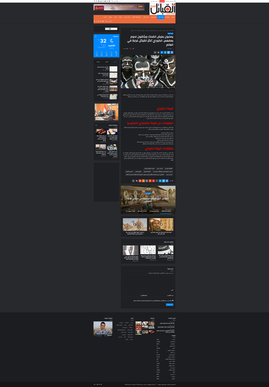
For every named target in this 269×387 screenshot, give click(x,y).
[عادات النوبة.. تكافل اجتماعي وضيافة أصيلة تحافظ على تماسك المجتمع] (112, 147)
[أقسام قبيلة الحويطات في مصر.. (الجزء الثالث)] (113, 96)
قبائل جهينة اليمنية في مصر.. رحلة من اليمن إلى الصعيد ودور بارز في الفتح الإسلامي (166, 257)
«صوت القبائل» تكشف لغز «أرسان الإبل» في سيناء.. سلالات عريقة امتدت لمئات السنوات (103, 89)
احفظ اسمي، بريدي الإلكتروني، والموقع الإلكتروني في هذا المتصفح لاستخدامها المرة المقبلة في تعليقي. (152, 300)
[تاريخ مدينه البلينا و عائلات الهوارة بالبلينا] (113, 75)
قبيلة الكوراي (147, 171)
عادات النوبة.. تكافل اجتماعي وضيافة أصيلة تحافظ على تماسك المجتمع (145, 1)
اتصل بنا (105, 17)
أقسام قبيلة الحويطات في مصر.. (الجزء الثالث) (103, 95)
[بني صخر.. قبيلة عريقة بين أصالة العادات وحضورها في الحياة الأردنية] (101, 131)
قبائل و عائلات (160, 17)
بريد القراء (172, 352)
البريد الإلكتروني (170, 295)
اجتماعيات (173, 343)
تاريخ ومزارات (153, 17)
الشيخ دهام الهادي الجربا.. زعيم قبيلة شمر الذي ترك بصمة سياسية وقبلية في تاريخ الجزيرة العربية (131, 258)
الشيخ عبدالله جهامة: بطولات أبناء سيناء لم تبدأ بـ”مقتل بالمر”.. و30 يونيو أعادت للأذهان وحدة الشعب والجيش (103, 332)
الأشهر (115, 61)
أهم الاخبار (167, 17)
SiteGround (127, 384)
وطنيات (120, 17)
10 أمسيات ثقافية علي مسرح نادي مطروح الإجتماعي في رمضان (102, 81)
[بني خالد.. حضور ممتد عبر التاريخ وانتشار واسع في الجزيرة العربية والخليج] (139, 327)
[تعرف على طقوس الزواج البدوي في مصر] (145, 332)
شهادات (110, 17)
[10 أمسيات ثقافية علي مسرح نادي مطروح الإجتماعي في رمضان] (113, 81)
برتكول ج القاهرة (171, 350)
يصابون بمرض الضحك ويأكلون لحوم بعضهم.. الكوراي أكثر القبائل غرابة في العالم (144, 174)
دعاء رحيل (159, 168)
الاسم (171, 290)
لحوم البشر (137, 171)
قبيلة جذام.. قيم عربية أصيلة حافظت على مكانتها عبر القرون (112, 137)
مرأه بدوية (172, 374)
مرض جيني (168, 174)
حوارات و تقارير (127, 17)
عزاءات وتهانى (172, 365)
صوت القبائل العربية (149, 168)
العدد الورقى (172, 346)
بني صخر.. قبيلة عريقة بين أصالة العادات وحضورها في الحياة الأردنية (101, 138)
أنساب (173, 339)
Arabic (107, 28)
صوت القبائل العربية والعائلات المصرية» (162, 171)
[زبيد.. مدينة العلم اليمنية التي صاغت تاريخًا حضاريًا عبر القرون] (101, 147)
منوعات (173, 376)
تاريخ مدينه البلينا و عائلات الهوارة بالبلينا (103, 74)
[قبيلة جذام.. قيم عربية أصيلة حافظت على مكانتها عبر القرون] (112, 131)
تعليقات (98, 61)
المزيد (115, 17)
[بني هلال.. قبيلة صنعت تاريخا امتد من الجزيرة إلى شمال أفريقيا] (151, 323)
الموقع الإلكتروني (144, 295)
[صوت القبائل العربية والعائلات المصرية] (162, 9)
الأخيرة (106, 61)
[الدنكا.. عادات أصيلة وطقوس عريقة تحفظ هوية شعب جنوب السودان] (139, 323)
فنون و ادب (172, 367)
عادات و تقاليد (146, 17)
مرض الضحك (129, 171)
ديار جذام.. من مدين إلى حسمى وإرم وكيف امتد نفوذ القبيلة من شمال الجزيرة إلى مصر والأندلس (148, 257)
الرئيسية (172, 17)
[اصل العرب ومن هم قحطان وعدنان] (113, 69)
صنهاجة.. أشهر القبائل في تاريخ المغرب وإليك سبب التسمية (148, 200)
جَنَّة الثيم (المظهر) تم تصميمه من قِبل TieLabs (146, 384)
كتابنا (174, 372)
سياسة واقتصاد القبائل (136, 17)
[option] (148, 200)
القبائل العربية (168, 168)
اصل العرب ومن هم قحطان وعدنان (103, 68)
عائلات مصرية (172, 361)
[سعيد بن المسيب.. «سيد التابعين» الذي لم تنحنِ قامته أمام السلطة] (139, 332)
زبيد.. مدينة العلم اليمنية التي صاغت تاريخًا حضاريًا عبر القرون (101, 153)
